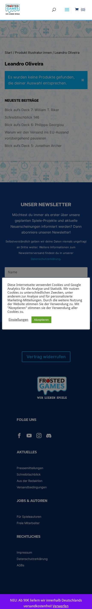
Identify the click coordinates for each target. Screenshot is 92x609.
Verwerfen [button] (60, 606)
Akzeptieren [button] (41, 319)
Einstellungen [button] (18, 319)
